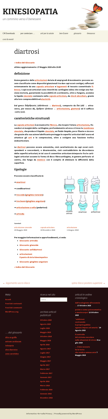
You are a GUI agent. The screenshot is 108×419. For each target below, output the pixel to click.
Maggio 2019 (45, 332)
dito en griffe (11, 337)
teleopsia (9, 345)
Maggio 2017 (45, 361)
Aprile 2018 (44, 344)
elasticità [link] (45, 99)
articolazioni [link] (41, 80)
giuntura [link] (75, 108)
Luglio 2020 (45, 328)
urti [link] (30, 137)
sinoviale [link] (28, 96)
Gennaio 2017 (45, 377)
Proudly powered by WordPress (68, 413)
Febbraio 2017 (46, 373)
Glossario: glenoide (28, 245)
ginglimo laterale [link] (34, 194)
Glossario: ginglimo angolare (33, 261)
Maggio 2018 (45, 340)
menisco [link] (41, 159)
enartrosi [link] (20, 182)
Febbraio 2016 (46, 389)
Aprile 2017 (44, 365)
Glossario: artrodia (28, 240)
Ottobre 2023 (46, 320)
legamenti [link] (62, 86)
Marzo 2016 (45, 385)
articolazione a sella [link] (26, 207)
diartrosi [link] (56, 105)
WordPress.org (11, 312)
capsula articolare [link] (45, 86)
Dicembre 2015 (46, 398)
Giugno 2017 (45, 357)
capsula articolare (47, 227)
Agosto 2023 (45, 324)
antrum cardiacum (13, 341)
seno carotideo (12, 353)
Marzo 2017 (45, 369)
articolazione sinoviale (23, 227)
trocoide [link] (20, 194)
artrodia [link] (20, 213)
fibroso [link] (53, 125)
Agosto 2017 (45, 348)
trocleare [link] (20, 201)
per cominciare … (28, 33)
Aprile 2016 (44, 381)
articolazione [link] (63, 108)
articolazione (72, 227)
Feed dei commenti (13, 307)
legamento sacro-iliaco (16, 283)
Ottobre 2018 (46, 336)
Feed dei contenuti (13, 303)
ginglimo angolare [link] (36, 201)
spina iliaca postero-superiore (88, 283)
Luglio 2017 (45, 353)
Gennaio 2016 (45, 393)
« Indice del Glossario (24, 62)
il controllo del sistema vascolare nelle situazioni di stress (85, 337)
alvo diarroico (11, 349)
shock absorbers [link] (79, 96)
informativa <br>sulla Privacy (39, 413)
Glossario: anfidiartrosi (30, 249)
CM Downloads (9, 33)
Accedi (8, 299)
